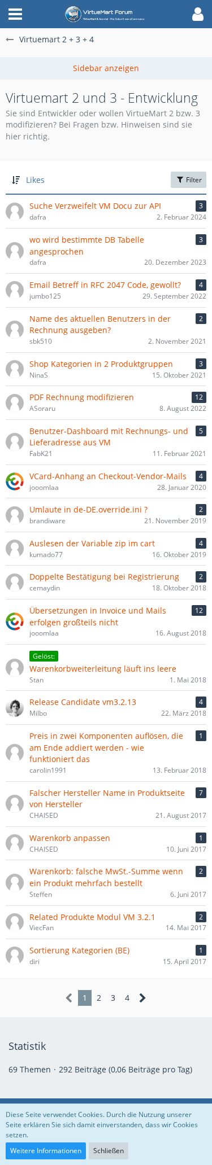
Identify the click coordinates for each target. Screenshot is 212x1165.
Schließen (108, 1150)
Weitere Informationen (45, 1150)
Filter (193, 180)
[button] (15, 14)
